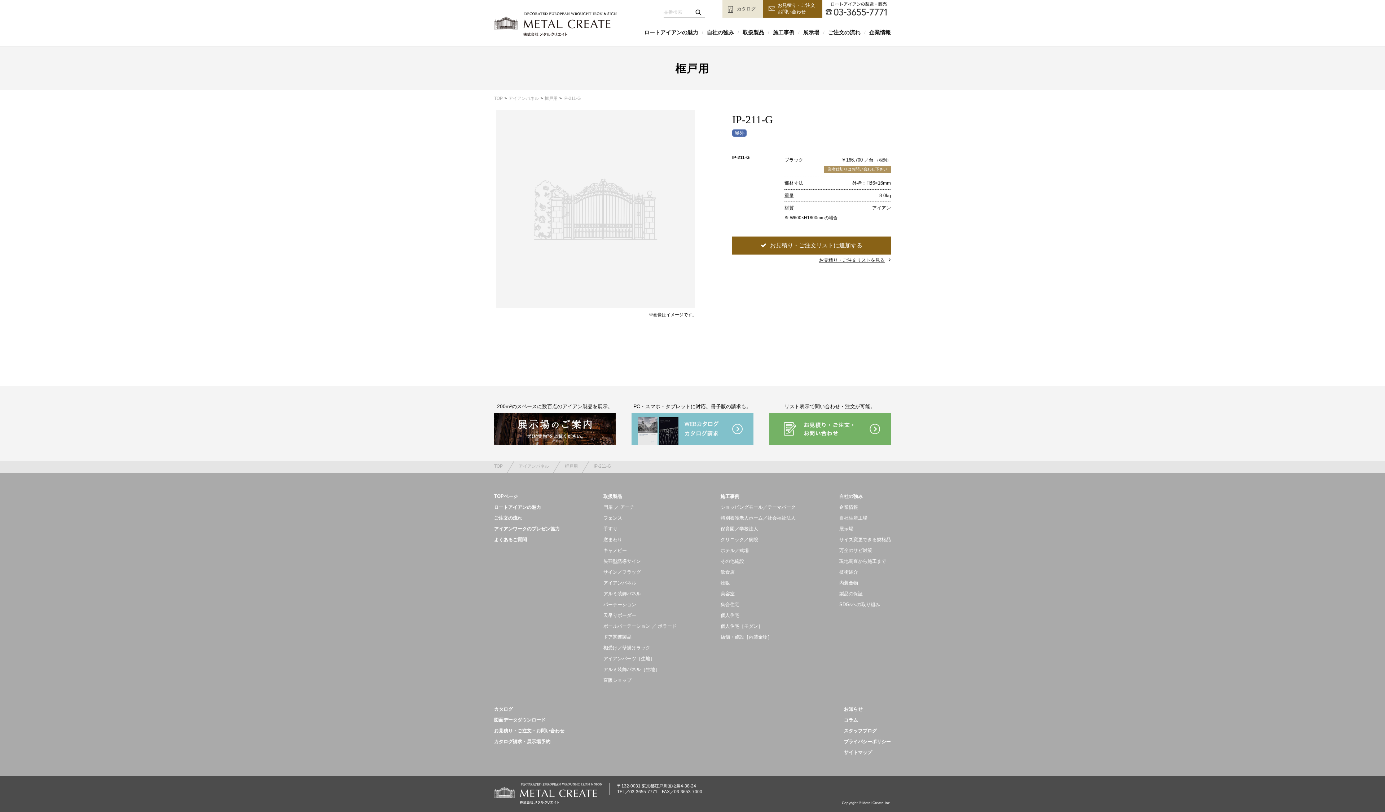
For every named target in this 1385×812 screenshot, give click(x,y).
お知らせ (853, 709)
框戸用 (551, 98)
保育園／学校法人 (739, 528)
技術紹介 (848, 572)
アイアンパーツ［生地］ (629, 658)
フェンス (612, 518)
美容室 (728, 593)
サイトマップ (858, 752)
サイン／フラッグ (622, 572)
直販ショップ (617, 680)
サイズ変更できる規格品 (865, 539)
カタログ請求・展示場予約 (522, 741)
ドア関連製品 (617, 637)
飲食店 (728, 572)
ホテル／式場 (735, 550)
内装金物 (848, 583)
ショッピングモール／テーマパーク (758, 507)
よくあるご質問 (510, 539)
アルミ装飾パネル (622, 593)
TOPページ (506, 496)
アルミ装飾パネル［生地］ (631, 669)
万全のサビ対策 (855, 550)
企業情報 (880, 32)
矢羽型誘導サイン (622, 561)
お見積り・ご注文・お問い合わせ (529, 730)
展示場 (811, 32)
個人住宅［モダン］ (742, 626)
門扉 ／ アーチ (618, 507)
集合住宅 (730, 604)
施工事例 (784, 32)
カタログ (503, 709)
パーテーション (619, 604)
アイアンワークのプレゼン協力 (527, 528)
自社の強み (720, 32)
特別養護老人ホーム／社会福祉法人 (758, 518)
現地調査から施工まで (862, 561)
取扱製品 (753, 32)
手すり (610, 528)
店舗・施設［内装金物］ (746, 637)
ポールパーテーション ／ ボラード (640, 626)
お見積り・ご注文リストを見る (852, 260)
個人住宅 (730, 615)
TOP (498, 98)
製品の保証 (851, 593)
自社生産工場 (853, 518)
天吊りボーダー (619, 615)
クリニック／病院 (739, 539)
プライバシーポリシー (867, 741)
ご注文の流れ (844, 32)
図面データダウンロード (520, 720)
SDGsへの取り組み (859, 604)
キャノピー (615, 550)
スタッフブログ (860, 730)
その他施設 (732, 561)
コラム (851, 720)
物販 (725, 583)
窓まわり (612, 539)
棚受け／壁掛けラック (626, 647)
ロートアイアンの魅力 (671, 32)
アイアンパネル (524, 98)
